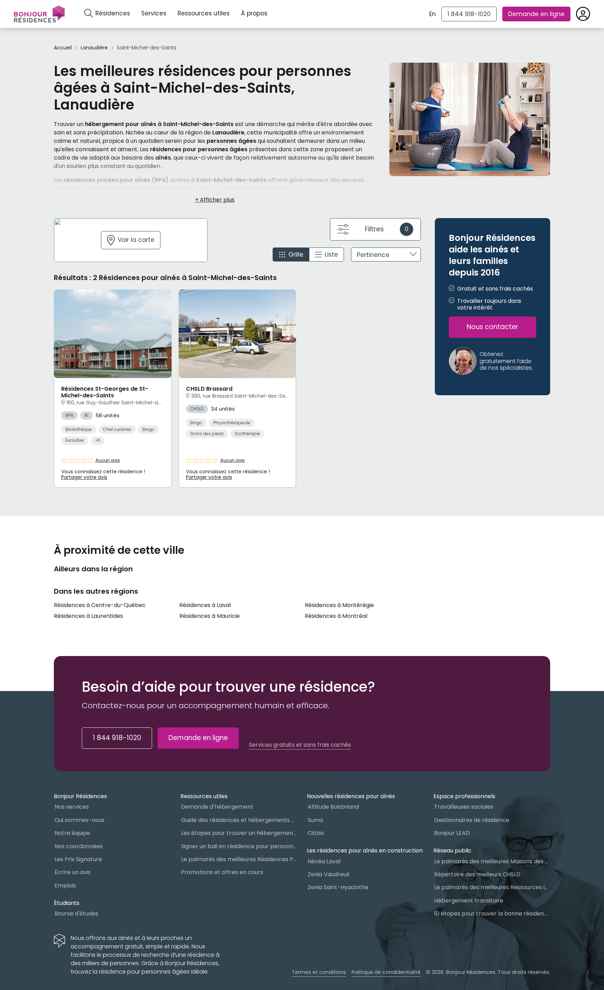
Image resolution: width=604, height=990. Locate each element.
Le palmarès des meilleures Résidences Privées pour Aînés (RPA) (239, 859)
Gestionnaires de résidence (471, 820)
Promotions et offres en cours (222, 872)
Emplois (65, 885)
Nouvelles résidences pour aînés (351, 796)
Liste (331, 254)
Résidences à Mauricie (209, 616)
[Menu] (39, 14)
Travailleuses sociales (463, 807)
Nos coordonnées (79, 846)
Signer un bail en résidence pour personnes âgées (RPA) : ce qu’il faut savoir (239, 846)
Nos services (72, 807)
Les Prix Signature (78, 859)
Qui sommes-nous (80, 820)
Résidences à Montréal (336, 616)
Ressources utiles (204, 13)
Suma (315, 820)
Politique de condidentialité (386, 972)
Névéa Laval (324, 861)
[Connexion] (583, 14)
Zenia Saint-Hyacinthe (338, 887)
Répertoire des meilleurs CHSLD (477, 874)
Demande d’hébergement (217, 807)
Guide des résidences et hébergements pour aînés (239, 820)
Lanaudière (94, 48)
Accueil (63, 48)
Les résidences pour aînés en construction (365, 850)
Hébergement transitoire (468, 901)
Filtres (387, 229)
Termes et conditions (319, 972)
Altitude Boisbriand (333, 807)
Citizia (316, 833)
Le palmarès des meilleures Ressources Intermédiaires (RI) (492, 887)
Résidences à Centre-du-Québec (100, 605)
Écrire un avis (73, 872)
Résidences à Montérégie (339, 605)
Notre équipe (72, 833)
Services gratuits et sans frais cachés (300, 745)
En (432, 14)
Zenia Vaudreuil (328, 874)
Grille (295, 254)
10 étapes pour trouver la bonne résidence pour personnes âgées (492, 913)
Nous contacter (492, 327)
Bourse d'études (76, 913)
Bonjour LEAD (452, 833)
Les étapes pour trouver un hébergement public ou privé (239, 833)
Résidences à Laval (205, 605)
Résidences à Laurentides (88, 616)
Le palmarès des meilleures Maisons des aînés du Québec (492, 861)
